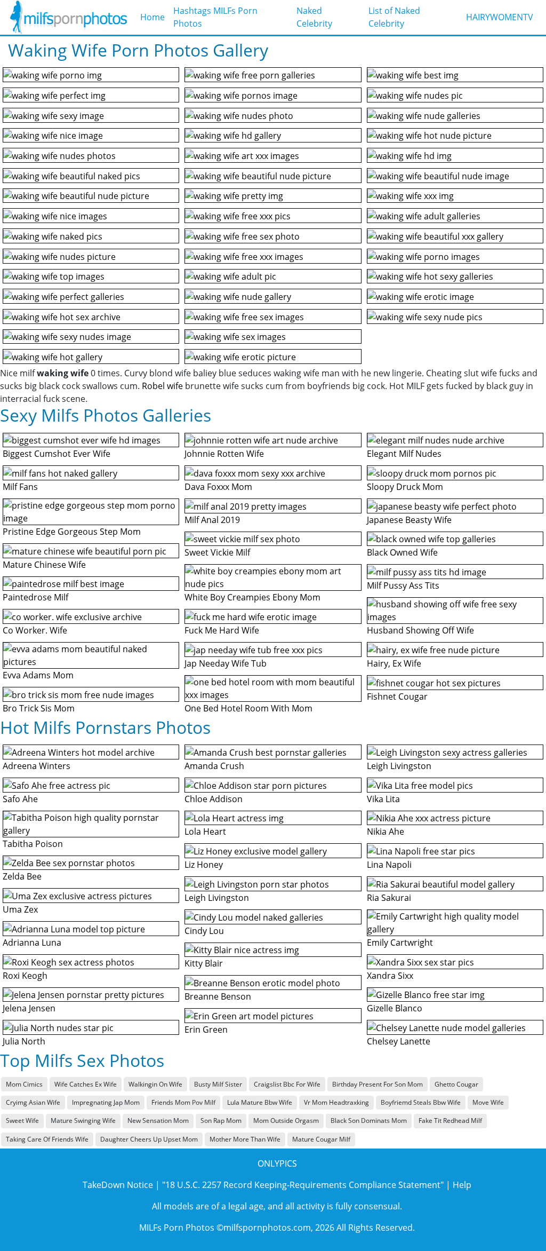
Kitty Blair (203, 963)
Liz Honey (203, 864)
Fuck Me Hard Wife (221, 630)
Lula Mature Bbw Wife (259, 1102)
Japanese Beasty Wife (409, 520)
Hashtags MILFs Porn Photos (215, 17)
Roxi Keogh (25, 975)
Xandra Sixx (390, 975)
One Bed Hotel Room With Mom (248, 708)
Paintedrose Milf (35, 597)
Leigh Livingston (216, 898)
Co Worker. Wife (35, 630)
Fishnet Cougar (397, 696)
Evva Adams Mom (38, 675)
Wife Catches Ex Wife (85, 1084)
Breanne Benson (217, 996)
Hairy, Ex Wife (394, 663)
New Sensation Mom (158, 1120)
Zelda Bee (22, 876)
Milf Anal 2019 (212, 520)
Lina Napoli (389, 864)
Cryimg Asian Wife (33, 1102)
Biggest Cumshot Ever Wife (56, 454)
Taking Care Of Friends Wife (47, 1139)
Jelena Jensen (29, 1008)
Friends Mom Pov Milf (183, 1102)
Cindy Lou (204, 931)
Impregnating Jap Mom (106, 1102)
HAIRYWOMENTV (499, 17)
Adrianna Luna (32, 942)
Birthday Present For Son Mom (377, 1084)
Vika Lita (383, 799)
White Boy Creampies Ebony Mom (252, 597)
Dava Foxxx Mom (218, 487)
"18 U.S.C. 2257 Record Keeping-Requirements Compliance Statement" (303, 1185)
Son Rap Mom (221, 1120)
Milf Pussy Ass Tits (403, 585)
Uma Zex (20, 909)
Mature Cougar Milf (321, 1139)
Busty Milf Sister (218, 1084)
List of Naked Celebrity (394, 17)
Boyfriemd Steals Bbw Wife (421, 1102)
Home (152, 17)
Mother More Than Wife (245, 1139)
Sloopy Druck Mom (405, 487)
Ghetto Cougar (456, 1084)
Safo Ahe (20, 799)
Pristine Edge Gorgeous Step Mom (72, 531)
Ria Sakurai (389, 898)
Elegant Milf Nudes (404, 454)
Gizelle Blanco (394, 1008)
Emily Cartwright (400, 942)
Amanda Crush (214, 766)
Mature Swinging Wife (83, 1120)
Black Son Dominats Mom (369, 1120)
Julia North (24, 1041)
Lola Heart (205, 831)
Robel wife (162, 386)
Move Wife (488, 1102)
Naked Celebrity (314, 17)
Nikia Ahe (385, 831)
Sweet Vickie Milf (217, 552)
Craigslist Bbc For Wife (287, 1084)
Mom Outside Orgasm (286, 1120)
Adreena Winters (36, 766)
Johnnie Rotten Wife (224, 454)
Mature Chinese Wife (44, 565)
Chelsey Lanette (398, 1041)
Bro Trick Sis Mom (39, 708)
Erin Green (206, 1029)
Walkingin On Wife (155, 1084)
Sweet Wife (22, 1120)
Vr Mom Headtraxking (336, 1102)
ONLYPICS (277, 1163)
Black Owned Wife (402, 552)
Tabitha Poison (33, 844)
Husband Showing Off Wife (420, 630)
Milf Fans (20, 487)
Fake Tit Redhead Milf (450, 1120)
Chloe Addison (213, 799)
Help (462, 1185)
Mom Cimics (24, 1084)
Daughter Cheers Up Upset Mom (149, 1139)
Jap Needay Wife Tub (225, 663)
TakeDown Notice (118, 1185)
